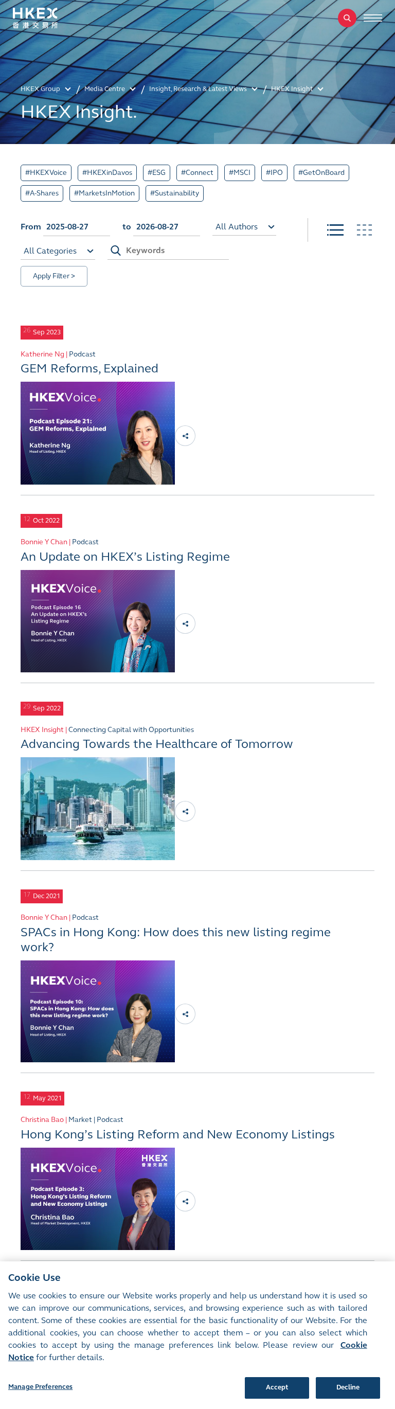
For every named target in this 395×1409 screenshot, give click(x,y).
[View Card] (364, 230)
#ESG (157, 172)
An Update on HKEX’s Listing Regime (125, 556)
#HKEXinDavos (107, 172)
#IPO (274, 172)
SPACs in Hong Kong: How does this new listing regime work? (176, 940)
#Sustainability (174, 193)
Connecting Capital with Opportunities (131, 729)
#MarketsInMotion (104, 193)
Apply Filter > (54, 276)
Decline (348, 1387)
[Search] (347, 18)
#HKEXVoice (46, 172)
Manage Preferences (40, 1387)
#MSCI (239, 172)
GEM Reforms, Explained (89, 368)
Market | (82, 1119)
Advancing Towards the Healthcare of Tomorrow (157, 744)
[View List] (335, 230)
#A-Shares (42, 193)
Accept (277, 1387)
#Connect (197, 172)
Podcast (82, 354)
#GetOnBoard (321, 172)
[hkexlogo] (46, 18)
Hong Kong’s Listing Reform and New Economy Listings (178, 1134)
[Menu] (373, 18)
